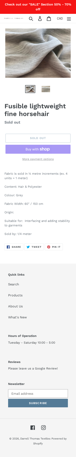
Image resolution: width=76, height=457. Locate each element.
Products (15, 295)
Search (13, 284)
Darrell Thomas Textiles (35, 438)
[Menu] (68, 18)
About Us (15, 306)
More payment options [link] (38, 159)
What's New (17, 317)
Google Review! (46, 368)
